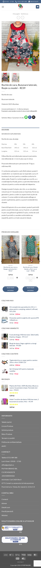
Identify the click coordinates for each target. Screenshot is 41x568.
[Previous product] (22, 17)
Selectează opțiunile (10, 289)
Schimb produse (7, 430)
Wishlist (5, 515)
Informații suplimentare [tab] (11, 134)
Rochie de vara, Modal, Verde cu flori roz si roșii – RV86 (30, 269)
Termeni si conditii (8, 438)
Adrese (4, 503)
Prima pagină (16, 14)
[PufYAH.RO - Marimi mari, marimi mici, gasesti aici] (20, 6)
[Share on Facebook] (30, 117)
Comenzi (5, 499)
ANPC (4, 446)
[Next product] (18, 17)
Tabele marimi (7, 422)
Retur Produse (7, 434)
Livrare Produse (7, 426)
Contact (20, 562)
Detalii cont (6, 507)
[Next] (36, 46)
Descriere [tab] (5, 130)
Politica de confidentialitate (11, 442)
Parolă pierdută (7, 511)
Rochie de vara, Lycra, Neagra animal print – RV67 (10, 269)
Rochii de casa (24, 14)
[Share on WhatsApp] (26, 117)
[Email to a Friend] (33, 117)
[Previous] (5, 46)
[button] (3, 6)
